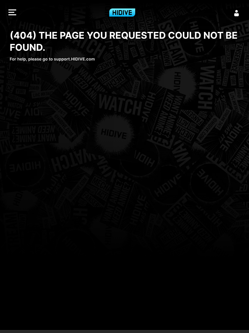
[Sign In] (237, 13)
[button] (12, 13)
